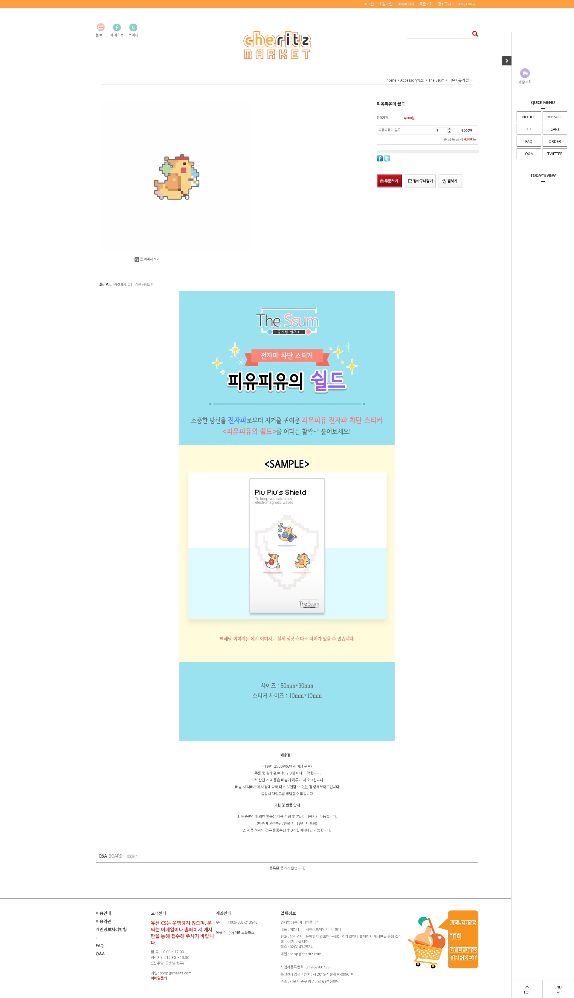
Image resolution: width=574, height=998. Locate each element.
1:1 (529, 129)
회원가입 (385, 4)
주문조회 (426, 4)
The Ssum (436, 80)
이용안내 (103, 913)
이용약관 (103, 921)
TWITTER (555, 153)
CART (555, 129)
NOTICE (528, 117)
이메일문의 (159, 978)
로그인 (369, 4)
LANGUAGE (466, 4)
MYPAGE (555, 117)
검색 (473, 34)
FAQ (528, 141)
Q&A (529, 153)
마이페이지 (406, 4)
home (391, 80)
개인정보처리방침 (111, 929)
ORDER (555, 141)
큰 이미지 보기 (150, 259)
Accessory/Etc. (412, 80)
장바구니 (444, 4)
